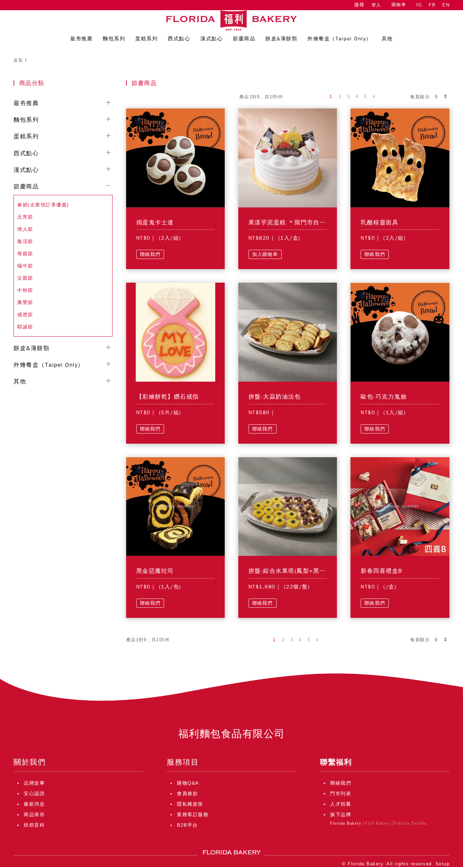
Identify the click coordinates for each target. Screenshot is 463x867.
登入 (376, 4)
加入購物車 (265, 254)
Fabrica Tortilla (410, 823)
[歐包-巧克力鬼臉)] (399, 332)
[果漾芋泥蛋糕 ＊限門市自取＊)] (287, 157)
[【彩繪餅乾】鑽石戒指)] (175, 332)
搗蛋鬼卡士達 (155, 222)
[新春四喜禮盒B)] (399, 506)
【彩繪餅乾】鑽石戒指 (167, 396)
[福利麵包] (231, 20)
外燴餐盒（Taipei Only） (49, 364)
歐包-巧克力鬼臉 (384, 396)
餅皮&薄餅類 (31, 348)
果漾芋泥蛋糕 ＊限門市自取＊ (290, 222)
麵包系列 (26, 119)
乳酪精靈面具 (379, 222)
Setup (443, 863)
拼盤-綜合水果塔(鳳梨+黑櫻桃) (291, 570)
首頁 (18, 60)
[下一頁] (374, 97)
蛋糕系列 (26, 136)
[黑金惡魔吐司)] (175, 506)
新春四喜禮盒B (382, 570)
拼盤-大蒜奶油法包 (274, 396)
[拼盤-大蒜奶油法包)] (287, 332)
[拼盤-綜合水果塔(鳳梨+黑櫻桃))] (287, 506)
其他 (20, 381)
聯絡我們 (150, 254)
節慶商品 (26, 186)
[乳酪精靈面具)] (399, 157)
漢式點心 (26, 170)
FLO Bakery (377, 823)
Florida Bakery (345, 823)
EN (445, 4)
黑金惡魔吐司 (155, 570)
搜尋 (359, 4)
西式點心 (26, 153)
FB (432, 4)
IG (419, 4)
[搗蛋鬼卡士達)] (175, 157)
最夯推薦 (26, 103)
